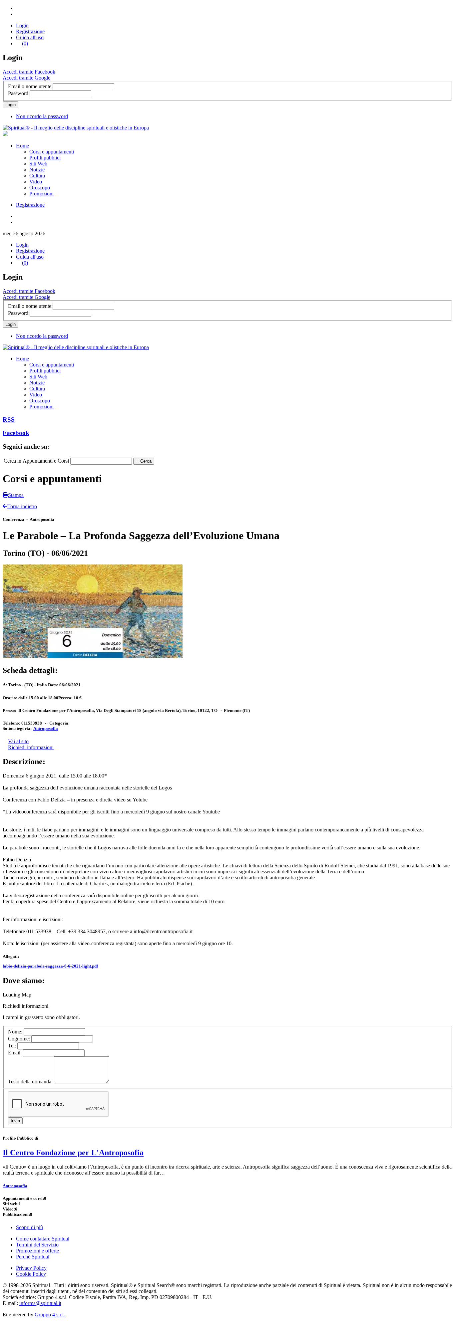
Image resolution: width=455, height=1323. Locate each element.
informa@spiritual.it (40, 1303)
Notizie (37, 169)
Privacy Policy (31, 1268)
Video (35, 181)
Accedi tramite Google (26, 78)
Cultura (37, 175)
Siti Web (38, 163)
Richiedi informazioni (31, 747)
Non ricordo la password (42, 116)
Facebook (16, 432)
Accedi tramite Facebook (29, 72)
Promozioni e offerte (37, 1250)
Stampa (16, 495)
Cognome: (19, 1038)
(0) (25, 43)
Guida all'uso (30, 37)
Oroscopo (39, 187)
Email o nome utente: (30, 86)
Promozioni (41, 193)
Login (22, 25)
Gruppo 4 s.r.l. (50, 1314)
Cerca (146, 461)
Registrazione (30, 31)
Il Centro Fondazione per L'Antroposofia (73, 1152)
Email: (15, 1052)
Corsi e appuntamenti (51, 151)
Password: (19, 93)
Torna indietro (22, 506)
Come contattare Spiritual (42, 1238)
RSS (9, 419)
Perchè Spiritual (32, 1256)
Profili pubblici (45, 157)
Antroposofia (45, 728)
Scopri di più (29, 1227)
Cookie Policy (31, 1274)
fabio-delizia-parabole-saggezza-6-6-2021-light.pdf (50, 966)
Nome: (16, 1031)
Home (22, 145)
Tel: (12, 1045)
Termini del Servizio (37, 1244)
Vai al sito (18, 741)
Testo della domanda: (31, 1081)
